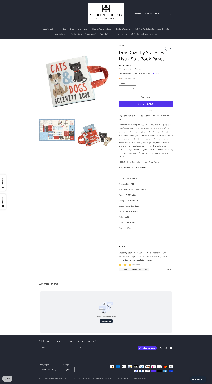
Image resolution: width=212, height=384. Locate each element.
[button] (41, 13)
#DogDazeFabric (126, 167)
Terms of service (97, 378)
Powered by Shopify (61, 378)
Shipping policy (110, 378)
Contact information (124, 378)
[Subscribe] (80, 348)
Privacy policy (85, 378)
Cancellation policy (139, 378)
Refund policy (74, 378)
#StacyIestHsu (141, 167)
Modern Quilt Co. (49, 378)
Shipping (122, 69)
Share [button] (123, 246)
